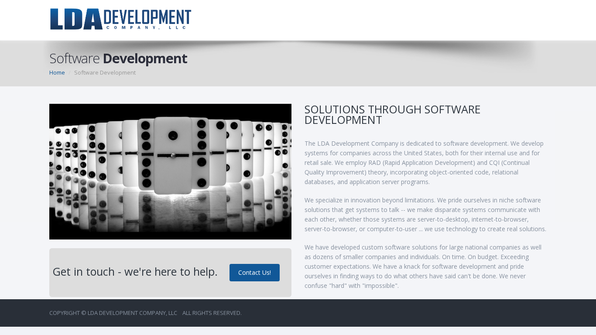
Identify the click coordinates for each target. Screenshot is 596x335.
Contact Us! (254, 272)
